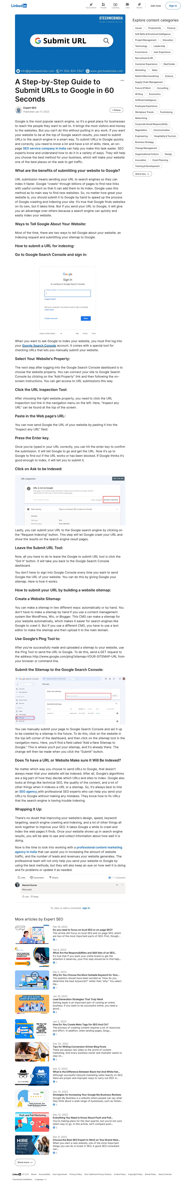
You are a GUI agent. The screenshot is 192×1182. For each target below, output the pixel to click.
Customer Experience (146, 64)
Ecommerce (141, 52)
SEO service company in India (44, 148)
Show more (24, 1162)
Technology (141, 46)
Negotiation (141, 130)
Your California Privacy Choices (98, 1174)
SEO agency (28, 791)
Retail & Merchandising (147, 76)
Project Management (145, 40)
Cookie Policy (120, 1174)
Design (168, 154)
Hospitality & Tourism (165, 136)
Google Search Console (39, 345)
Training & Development (147, 166)
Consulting (162, 88)
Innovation (140, 160)
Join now (155, 5)
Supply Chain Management (149, 82)
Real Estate (169, 64)
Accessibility (44, 1174)
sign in (86, 907)
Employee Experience (146, 106)
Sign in (173, 5)
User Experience (162, 52)
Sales (155, 70)
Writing (139, 94)
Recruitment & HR (144, 58)
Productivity (154, 28)
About (33, 1174)
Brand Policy (150, 1174)
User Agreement (60, 1174)
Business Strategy (144, 142)
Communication (161, 130)
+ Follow (116, 110)
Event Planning (160, 160)
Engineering (141, 136)
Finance (171, 28)
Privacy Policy (76, 1174)
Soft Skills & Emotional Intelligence (153, 34)
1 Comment (119, 877)
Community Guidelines (22, 1179)
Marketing (140, 70)
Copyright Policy (135, 1174)
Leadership (159, 46)
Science (169, 76)
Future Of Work (143, 88)
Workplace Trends (144, 112)
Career (138, 28)
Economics (155, 94)
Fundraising (166, 112)
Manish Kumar (29, 885)
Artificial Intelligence (145, 100)
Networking (141, 118)
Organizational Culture (147, 154)
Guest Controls (165, 1174)
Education (168, 40)
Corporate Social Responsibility (151, 124)
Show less (140, 174)
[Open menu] (122, 80)
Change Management (146, 148)
